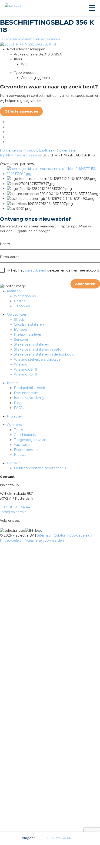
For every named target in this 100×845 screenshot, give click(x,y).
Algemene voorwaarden (44, 540)
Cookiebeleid (80, 535)
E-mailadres (9, 257)
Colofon (60, 535)
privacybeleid (35, 270)
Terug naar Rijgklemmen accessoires (30, 39)
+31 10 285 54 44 (57, 838)
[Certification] (53, 174)
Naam (5, 244)
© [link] (1, 535)
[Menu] (91, 8)
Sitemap (44, 535)
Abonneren (85, 284)
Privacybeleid (11, 540)
